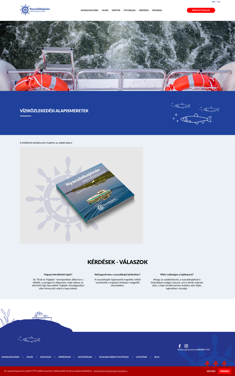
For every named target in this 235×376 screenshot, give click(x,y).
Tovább (117, 263)
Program (157, 10)
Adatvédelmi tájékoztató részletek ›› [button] (111, 371)
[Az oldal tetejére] (215, 364)
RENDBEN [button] (224, 371)
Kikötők (116, 10)
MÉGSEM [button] (211, 371)
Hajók (105, 10)
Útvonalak (130, 10)
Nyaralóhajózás (89, 10)
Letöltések (141, 357)
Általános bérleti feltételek (114, 357)
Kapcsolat (45, 357)
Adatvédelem (85, 357)
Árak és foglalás (201, 10)
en (218, 2)
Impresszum (64, 357)
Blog (156, 357)
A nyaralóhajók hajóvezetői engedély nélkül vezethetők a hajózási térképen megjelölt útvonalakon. (117, 282)
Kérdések (144, 10)
